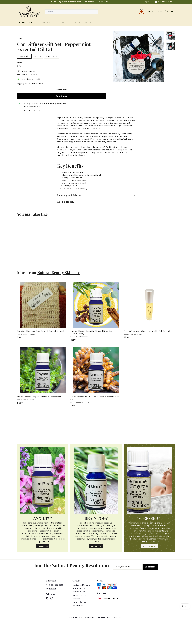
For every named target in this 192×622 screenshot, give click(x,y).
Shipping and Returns (69, 195)
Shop (32, 23)
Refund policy (77, 605)
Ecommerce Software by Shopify (108, 617)
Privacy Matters (78, 592)
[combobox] (71, 11)
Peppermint (24, 56)
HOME (22, 23)
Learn (88, 23)
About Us (47, 23)
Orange (37, 56)
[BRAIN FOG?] (96, 480)
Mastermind (96, 546)
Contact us (76, 598)
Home (19, 38)
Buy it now (61, 96)
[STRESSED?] (149, 480)
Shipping (20, 84)
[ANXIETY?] (42, 480)
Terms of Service (79, 595)
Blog (78, 23)
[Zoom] (138, 56)
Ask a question (65, 201)
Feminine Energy (149, 546)
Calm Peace (51, 56)
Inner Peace (43, 546)
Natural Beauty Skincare (58, 272)
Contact (64, 23)
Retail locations (78, 588)
